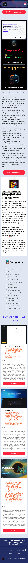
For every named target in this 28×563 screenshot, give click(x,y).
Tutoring (12, 300)
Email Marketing (14, 290)
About (11, 550)
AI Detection (12, 277)
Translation (13, 298)
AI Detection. (13, 279)
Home (5, 550)
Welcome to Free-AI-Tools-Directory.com (11, 193)
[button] (25, 4)
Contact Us (11, 553)
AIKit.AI (18, 553)
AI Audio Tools (13, 274)
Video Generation (14, 308)
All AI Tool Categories (14, 269)
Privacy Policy (20, 550)
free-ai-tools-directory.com (16, 4)
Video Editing (14, 303)
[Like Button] (3, 506)
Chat (10, 284)
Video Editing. (13, 306)
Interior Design (13, 295)
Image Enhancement (15, 292)
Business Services (15, 282)
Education (12, 287)
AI (9, 271)
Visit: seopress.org (14, 63)
